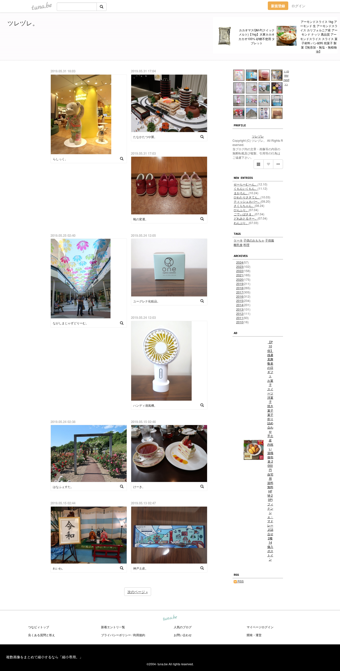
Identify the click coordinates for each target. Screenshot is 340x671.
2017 (239, 292)
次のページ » (137, 591)
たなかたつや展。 (145, 137)
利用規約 (139, 635)
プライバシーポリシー (116, 635)
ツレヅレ (258, 136)
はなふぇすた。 (63, 486)
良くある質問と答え (41, 635)
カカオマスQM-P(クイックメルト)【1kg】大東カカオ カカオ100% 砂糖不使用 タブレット (256, 36)
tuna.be (169, 618)
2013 (239, 309)
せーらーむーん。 (246, 184)
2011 (239, 318)
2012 (239, 313)
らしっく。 (60, 159)
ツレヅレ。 (22, 22)
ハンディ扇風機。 (145, 405)
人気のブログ (183, 627)
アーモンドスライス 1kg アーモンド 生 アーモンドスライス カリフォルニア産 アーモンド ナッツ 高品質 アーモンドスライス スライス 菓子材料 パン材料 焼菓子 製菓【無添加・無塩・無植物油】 (319, 36)
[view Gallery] (259, 164)
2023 (239, 266)
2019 (239, 284)
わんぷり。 (241, 223)
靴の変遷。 (140, 219)
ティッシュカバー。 (247, 201)
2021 (239, 275)
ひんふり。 (241, 210)
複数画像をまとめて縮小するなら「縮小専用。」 (44, 656)
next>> (286, 82)
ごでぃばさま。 (244, 214)
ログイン (298, 5)
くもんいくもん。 (246, 188)
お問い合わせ (183, 635)
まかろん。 (241, 193)
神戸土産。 (140, 568)
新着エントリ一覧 (113, 627)
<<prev (286, 73)
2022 (239, 271)
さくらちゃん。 (244, 205)
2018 (239, 288)
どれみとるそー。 (246, 218)
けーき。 (139, 486)
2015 (239, 300)
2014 (239, 305)
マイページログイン (260, 627)
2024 (239, 262)
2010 (239, 322)
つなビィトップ (38, 627)
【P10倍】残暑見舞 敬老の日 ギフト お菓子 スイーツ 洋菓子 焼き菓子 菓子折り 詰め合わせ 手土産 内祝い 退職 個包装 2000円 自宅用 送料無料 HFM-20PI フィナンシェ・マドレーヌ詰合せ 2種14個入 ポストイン (270, 450)
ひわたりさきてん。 (247, 197)
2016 (239, 296)
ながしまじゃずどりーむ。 (71, 323)
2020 (239, 279)
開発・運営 (254, 635)
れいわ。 (59, 568)
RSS (240, 581)
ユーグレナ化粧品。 (146, 301)
